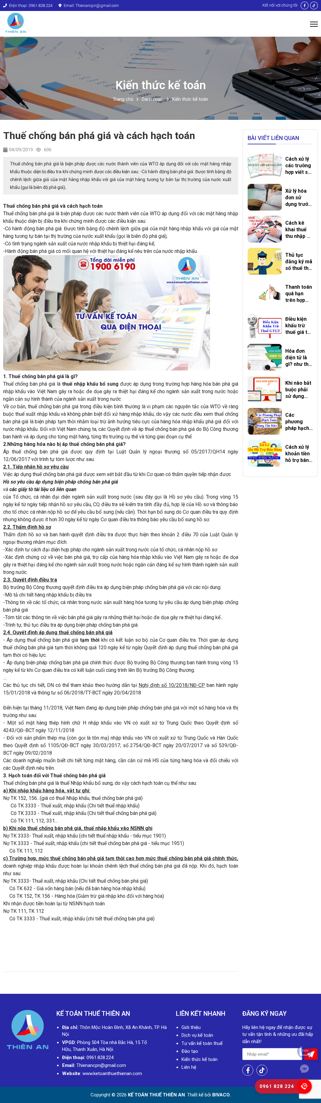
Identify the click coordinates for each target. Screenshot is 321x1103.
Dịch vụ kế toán (197, 1035)
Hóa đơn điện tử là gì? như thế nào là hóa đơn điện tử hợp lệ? (298, 357)
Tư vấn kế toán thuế (202, 1043)
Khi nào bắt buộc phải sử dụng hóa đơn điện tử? (298, 389)
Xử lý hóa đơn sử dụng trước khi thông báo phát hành (298, 197)
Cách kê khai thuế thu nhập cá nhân (298, 229)
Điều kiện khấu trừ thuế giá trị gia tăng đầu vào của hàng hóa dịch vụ (298, 325)
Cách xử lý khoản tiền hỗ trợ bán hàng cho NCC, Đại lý (298, 453)
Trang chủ (123, 99)
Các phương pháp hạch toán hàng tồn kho (297, 421)
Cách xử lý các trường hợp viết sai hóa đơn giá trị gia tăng (299, 165)
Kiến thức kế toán (190, 99)
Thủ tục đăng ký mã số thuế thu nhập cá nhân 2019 (298, 261)
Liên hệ (189, 1067)
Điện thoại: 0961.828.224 (30, 5)
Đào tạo (190, 1051)
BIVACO (220, 1095)
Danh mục (153, 99)
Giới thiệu (191, 1027)
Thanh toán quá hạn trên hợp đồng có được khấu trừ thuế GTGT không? (298, 293)
